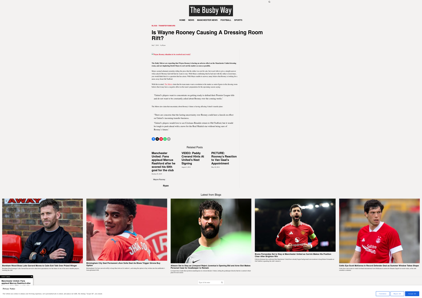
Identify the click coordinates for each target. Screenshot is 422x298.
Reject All (397, 294)
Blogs (154, 26)
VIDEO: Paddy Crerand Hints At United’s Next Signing (193, 158)
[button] (222, 282)
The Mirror (168, 84)
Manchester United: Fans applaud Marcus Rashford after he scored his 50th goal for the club (163, 161)
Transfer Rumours (166, 26)
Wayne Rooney (159, 179)
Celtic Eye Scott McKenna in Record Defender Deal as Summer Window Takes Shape (379, 265)
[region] (211, 291)
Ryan (164, 45)
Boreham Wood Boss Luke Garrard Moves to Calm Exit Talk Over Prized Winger (39, 265)
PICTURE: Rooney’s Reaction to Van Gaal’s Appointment (224, 158)
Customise (382, 294)
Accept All (412, 294)
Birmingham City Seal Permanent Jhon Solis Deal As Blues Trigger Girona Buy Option (123, 264)
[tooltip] (153, 139)
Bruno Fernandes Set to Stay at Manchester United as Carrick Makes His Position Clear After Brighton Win (293, 255)
